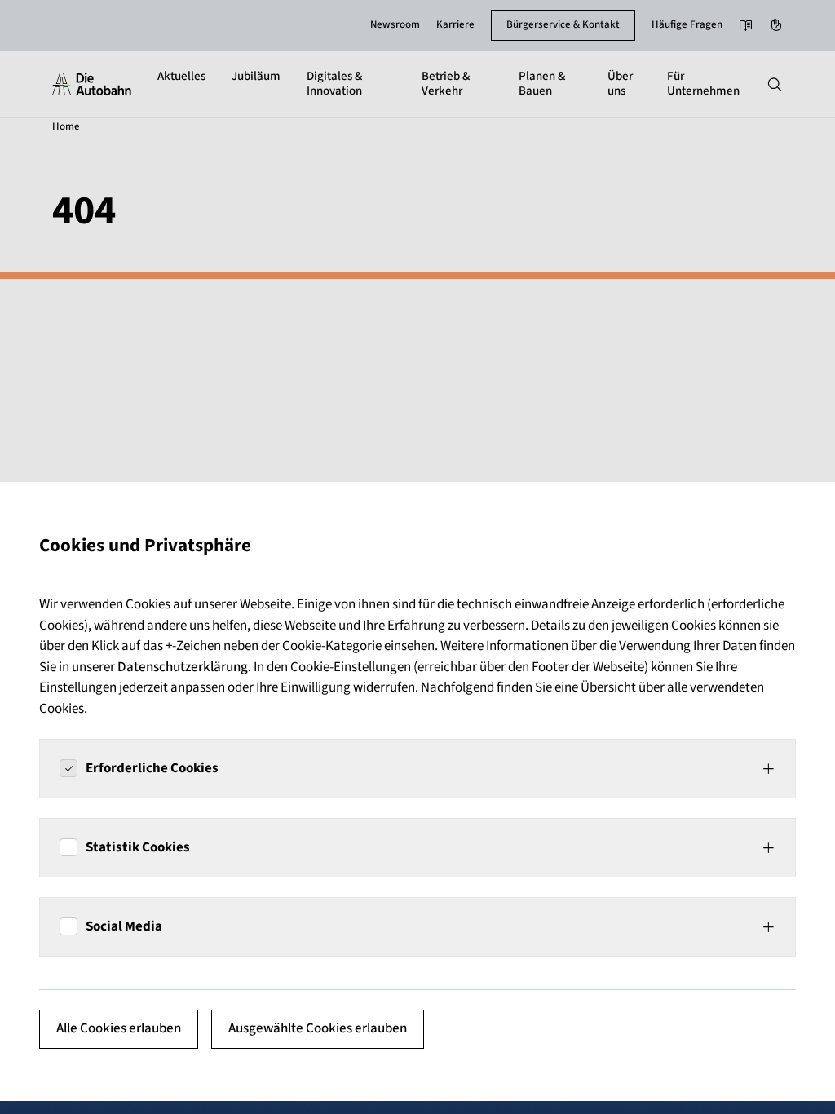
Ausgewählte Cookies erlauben (317, 1028)
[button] (417, 769)
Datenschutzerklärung (182, 667)
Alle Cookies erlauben (118, 1028)
